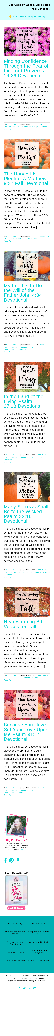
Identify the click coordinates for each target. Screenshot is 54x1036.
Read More (8, 129)
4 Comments (33, 238)
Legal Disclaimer (15, 952)
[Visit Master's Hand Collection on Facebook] (5, 861)
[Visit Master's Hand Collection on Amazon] (18, 861)
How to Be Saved (38, 923)
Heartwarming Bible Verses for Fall (25, 624)
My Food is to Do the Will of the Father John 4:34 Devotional (23, 293)
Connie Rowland (13, 124)
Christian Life (16, 572)
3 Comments (37, 678)
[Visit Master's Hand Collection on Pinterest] (11, 861)
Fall (9, 127)
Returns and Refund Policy (15, 933)
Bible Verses (43, 675)
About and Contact (38, 942)
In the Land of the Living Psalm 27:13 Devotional (23, 401)
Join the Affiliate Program (39, 951)
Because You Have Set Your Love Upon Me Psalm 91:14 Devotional (26, 732)
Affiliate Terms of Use (38, 961)
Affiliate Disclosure (15, 961)
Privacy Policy (15, 923)
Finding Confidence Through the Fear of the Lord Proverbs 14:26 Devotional (26, 68)
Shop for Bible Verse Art (38, 933)
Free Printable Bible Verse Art (24, 127)
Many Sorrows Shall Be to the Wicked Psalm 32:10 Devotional (26, 514)
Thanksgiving (20, 238)
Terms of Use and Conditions (15, 943)
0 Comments (42, 127)
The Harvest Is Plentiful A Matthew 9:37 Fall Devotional (26, 178)
